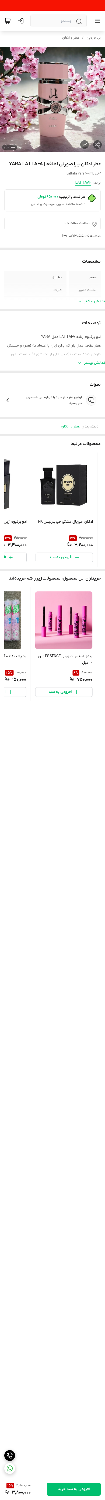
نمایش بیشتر (94, 301)
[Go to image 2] (8, 147)
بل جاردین (94, 38)
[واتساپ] (9, 1468)
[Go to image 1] (13, 147)
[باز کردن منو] (96, 20)
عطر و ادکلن (70, 38)
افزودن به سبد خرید (74, 1489)
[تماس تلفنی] (9, 1455)
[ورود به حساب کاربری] (22, 20)
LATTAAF (83, 182)
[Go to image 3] (4, 147)
